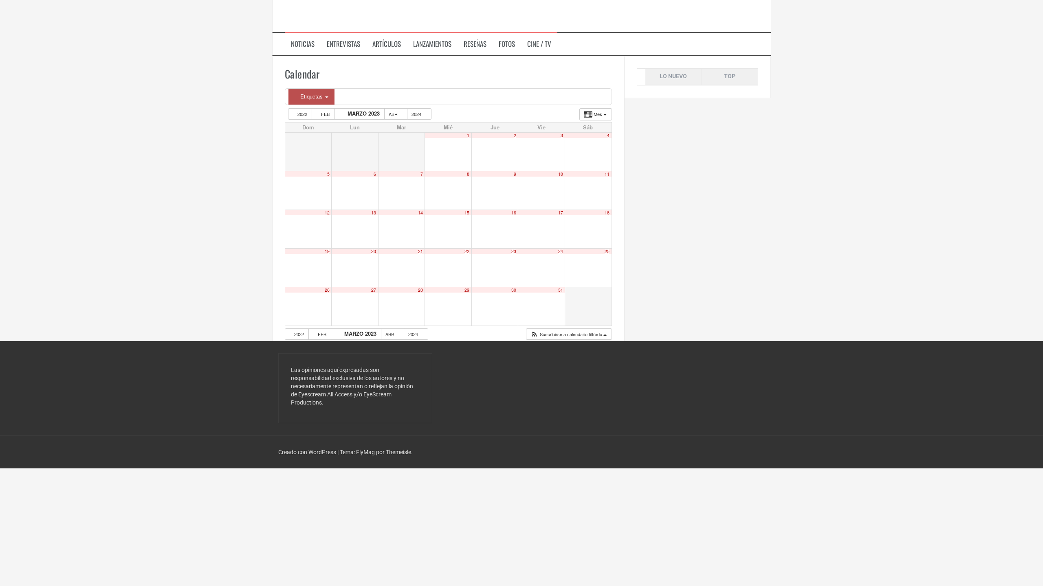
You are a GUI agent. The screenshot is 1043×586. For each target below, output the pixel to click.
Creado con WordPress (307, 452)
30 (513, 290)
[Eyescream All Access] (338, 15)
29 (466, 290)
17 (560, 213)
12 (327, 213)
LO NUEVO (673, 76)
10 (560, 174)
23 (513, 251)
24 (560, 251)
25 (607, 251)
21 (420, 251)
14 (420, 213)
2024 (416, 114)
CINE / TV (539, 44)
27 (373, 290)
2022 (302, 114)
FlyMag (365, 452)
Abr (394, 114)
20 (373, 251)
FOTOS (507, 44)
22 (466, 251)
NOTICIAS (303, 44)
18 (607, 213)
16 (513, 213)
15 (466, 213)
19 (327, 251)
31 (560, 290)
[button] (568, 334)
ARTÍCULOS (386, 44)
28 (420, 290)
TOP (729, 76)
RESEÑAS (475, 44)
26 (327, 290)
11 (607, 174)
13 (373, 213)
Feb (325, 114)
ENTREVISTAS (343, 44)
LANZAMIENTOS (432, 44)
